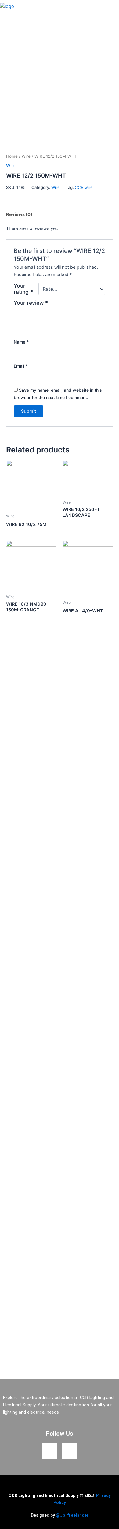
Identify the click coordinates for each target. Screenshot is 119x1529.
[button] (113, 6)
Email (20, 366)
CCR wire (84, 187)
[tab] (59, 215)
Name (21, 341)
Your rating (23, 289)
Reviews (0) (19, 214)
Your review (31, 303)
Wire (26, 156)
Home (12, 156)
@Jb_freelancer (72, 1515)
